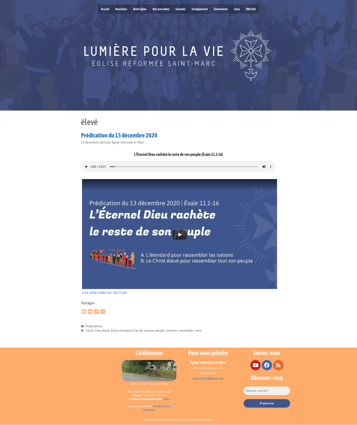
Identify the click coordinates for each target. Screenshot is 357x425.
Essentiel (181, 9)
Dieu (98, 330)
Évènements (221, 9)
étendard (125, 330)
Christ (90, 330)
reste (198, 330)
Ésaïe (114, 330)
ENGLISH (251, 9)
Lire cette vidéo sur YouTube (104, 292)
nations (149, 330)
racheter (171, 330)
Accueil (105, 9)
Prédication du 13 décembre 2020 (119, 135)
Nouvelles (121, 9)
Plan (166, 399)
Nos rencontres (161, 9)
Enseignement (200, 9)
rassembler (185, 330)
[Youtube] (255, 365)
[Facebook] (267, 365)
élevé (105, 330)
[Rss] (278, 365)
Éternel (138, 330)
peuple (159, 330)
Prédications (94, 326)
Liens (237, 9)
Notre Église (139, 9)
